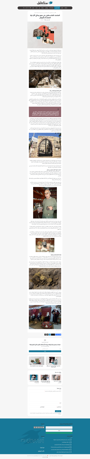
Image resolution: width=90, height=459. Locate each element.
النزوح (27, 440)
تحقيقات (65, 7)
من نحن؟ (42, 447)
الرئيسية (54, 12)
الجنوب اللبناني (31, 439)
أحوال (62, 7)
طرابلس (34, 442)
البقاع (37, 439)
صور (36, 442)
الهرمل (24, 440)
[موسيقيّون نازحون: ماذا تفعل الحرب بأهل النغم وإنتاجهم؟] (45, 377)
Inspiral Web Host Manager (30, 455)
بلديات (36, 7)
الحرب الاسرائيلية (23, 439)
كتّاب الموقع (41, 451)
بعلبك (21, 440)
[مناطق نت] (45, 3)
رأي (39, 7)
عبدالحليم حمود (47, 20)
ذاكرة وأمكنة (51, 7)
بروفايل (46, 7)
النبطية (30, 440)
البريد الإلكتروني (59, 407)
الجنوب (35, 439)
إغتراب (33, 7)
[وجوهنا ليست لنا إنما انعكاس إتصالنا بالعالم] (34, 377)
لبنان (30, 442)
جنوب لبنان (39, 442)
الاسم (60, 403)
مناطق (28, 442)
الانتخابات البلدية (42, 439)
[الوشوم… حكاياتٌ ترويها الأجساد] (56, 377)
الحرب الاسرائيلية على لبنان (40, 440)
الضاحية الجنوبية (34, 440)
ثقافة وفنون (57, 7)
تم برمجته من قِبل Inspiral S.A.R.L (42, 455)
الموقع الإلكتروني (42, 407)
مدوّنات (42, 7)
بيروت (43, 442)
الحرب (27, 439)
